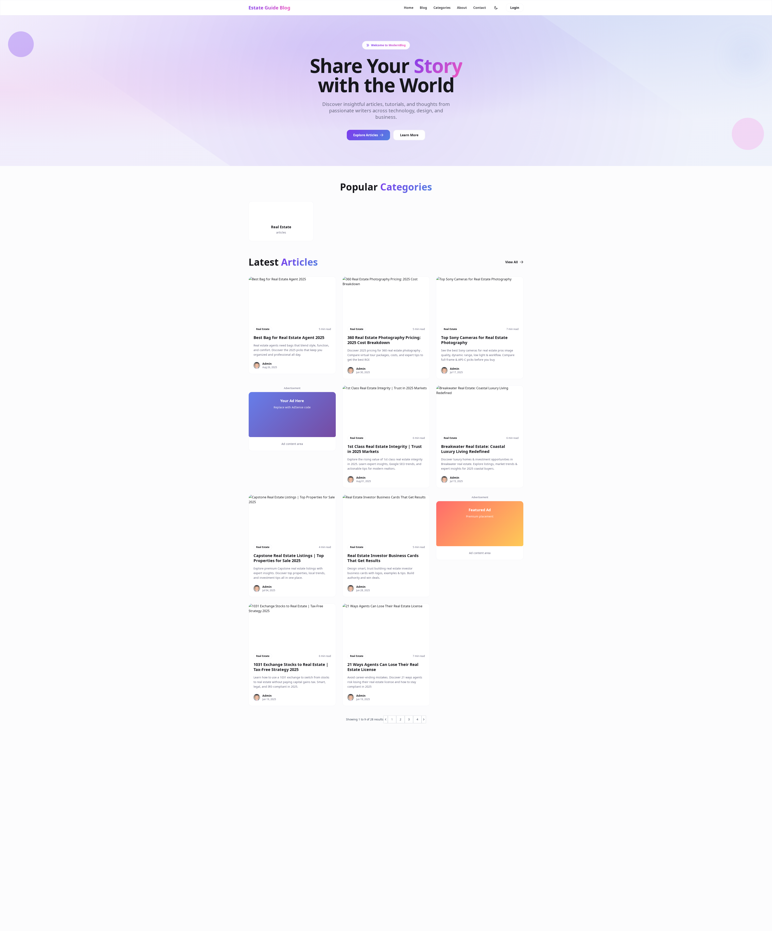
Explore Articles (365, 135)
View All (511, 262)
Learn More (409, 135)
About (462, 7)
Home (408, 7)
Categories (442, 7)
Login (514, 7)
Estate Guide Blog (269, 7)
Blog (423, 7)
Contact (479, 7)
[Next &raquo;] (424, 719)
